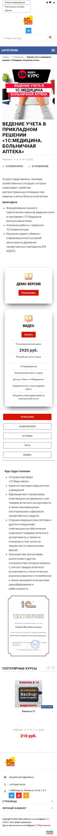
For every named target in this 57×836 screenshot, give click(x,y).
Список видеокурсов (15, 2)
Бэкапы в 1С (28, 711)
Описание (27, 417)
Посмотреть (28, 292)
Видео (27, 455)
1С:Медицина (19, 57)
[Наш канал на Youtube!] (19, 795)
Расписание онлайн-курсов (15, 8)
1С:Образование (43, 825)
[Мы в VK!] (28, 30)
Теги (27, 445)
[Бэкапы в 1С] (28, 693)
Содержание (27, 426)
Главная (6, 57)
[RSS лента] (26, 795)
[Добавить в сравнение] (33, 681)
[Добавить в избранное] (21, 681)
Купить (28, 334)
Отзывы (27, 436)
